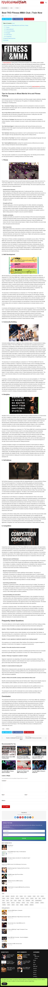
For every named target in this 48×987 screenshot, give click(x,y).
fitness (7, 728)
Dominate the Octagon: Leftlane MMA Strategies (10, 962)
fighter (12, 898)
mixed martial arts (7, 62)
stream (31, 902)
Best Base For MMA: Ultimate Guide (15, 943)
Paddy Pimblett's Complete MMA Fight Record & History (19, 887)
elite (38, 896)
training (4, 904)
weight (13, 904)
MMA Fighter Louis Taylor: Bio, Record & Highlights (11, 968)
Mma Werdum (10, 845)
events (42, 896)
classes (29, 896)
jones (15, 900)
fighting (22, 898)
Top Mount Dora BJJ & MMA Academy (15, 880)
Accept (4, 983)
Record (34, 972)
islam (7, 900)
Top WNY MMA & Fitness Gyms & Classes (8, 771)
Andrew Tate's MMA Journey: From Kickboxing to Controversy (14, 864)
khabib (19, 900)
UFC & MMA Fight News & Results (26, 968)
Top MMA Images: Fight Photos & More (15, 874)
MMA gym (35, 966)
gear (39, 898)
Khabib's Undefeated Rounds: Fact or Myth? (14, 738)
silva (28, 902)
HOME (34, 954)
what (17, 904)
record (3, 902)
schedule (18, 902)
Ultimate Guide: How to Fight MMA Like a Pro (16, 923)
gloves (43, 898)
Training (34, 970)
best (17, 896)
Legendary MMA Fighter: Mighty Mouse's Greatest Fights (19, 916)
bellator (12, 896)
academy (7, 896)
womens (26, 904)
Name (3, 794)
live (23, 900)
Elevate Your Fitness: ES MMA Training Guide (23, 771)
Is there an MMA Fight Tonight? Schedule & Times (18, 929)
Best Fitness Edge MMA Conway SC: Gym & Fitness (23, 757)
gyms (3, 900)
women (21, 904)
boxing (21, 896)
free (36, 898)
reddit (8, 902)
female (3, 898)
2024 (3, 896)
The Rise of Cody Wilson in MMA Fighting (10, 956)
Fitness (36, 958)
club (3, 728)
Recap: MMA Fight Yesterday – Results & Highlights (18, 937)
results (12, 902)
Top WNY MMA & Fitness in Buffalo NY (38, 771)
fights (27, 898)
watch (9, 904)
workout (31, 904)
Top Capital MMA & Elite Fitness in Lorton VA (38, 757)
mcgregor (28, 900)
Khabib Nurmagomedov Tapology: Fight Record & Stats (18, 868)
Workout (35, 968)
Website (3, 800)
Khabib (34, 960)
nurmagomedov (38, 900)
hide (13, 23)
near (33, 900)
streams (37, 902)
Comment (4, 780)
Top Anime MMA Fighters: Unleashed (15, 910)
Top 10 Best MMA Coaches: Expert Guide (26, 962)
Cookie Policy (31, 981)
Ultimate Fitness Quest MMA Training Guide (8, 757)
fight (8, 898)
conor (34, 896)
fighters (17, 898)
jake (11, 900)
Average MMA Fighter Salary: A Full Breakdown (17, 851)
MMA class (37, 956)
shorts (23, 902)
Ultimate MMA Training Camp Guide (33, 738)
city (25, 896)
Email (26, 794)
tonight (42, 902)
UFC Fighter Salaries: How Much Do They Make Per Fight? (19, 858)
